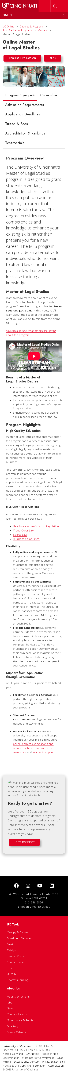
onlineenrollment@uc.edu (34, 906)
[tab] (20, 96)
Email (10, 944)
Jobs (9, 1002)
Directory (12, 1026)
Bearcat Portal (15, 956)
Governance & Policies (21, 1020)
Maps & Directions (18, 996)
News (10, 1008)
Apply (53, 58)
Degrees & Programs (32, 26)
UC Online (8, 26)
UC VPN (11, 974)
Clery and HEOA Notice (25, 1053)
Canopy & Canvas (18, 932)
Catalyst (12, 950)
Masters (42, 30)
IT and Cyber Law (23, 530)
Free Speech (10, 1065)
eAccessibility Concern (27, 1061)
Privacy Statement (52, 1061)
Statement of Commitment (38, 1057)
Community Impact (18, 1014)
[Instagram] (28, 885)
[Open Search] (55, 6)
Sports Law (20, 534)
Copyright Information (32, 1065)
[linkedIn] (52, 885)
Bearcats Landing (17, 980)
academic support (44, 752)
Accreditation (56, 1065)
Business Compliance (26, 539)
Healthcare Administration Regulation (36, 526)
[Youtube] (40, 885)
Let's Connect (25, 842)
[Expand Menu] (63, 15)
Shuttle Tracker (16, 962)
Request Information (22, 58)
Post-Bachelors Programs (17, 30)
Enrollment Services (19, 938)
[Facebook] (16, 885)
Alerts (6, 1053)
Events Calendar (17, 1032)
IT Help (11, 968)
